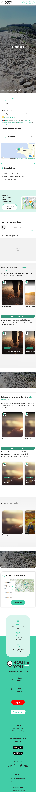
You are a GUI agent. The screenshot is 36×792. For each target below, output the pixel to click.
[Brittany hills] (12, 522)
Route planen (20, 679)
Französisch (12, 123)
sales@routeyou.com (19, 782)
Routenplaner (18, 603)
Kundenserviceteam (18, 791)
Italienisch (20, 123)
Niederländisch (7, 125)
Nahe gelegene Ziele (10, 179)
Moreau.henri (9, 90)
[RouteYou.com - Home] (8, 2)
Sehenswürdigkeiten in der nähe (14, 176)
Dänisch (27, 120)
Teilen (6, 103)
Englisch (4, 123)
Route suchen (20, 690)
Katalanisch (28, 123)
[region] (18, 150)
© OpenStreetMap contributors (28, 158)
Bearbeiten (14, 102)
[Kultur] (12, 424)
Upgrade (18, 702)
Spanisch (15, 125)
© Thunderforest (18, 158)
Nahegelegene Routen (9, 207)
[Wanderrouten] (12, 292)
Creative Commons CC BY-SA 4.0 (15, 91)
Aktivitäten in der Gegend (12, 173)
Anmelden (18, 711)
